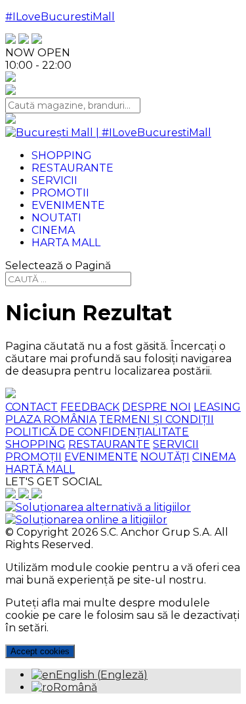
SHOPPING (35, 444)
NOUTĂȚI (165, 457)
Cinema (53, 230)
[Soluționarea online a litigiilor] (86, 519)
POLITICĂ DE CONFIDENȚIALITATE (97, 432)
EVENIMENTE (101, 457)
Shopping (61, 155)
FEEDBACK (89, 407)
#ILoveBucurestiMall (60, 16)
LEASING (217, 407)
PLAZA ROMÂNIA (50, 419)
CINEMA (214, 457)
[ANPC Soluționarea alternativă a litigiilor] (98, 507)
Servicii (54, 180)
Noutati (56, 218)
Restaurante (72, 168)
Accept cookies (40, 651)
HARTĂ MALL (40, 469)
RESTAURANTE (109, 444)
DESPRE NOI (156, 407)
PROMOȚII (33, 457)
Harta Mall (65, 242)
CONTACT (31, 407)
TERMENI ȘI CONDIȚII (156, 419)
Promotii (60, 193)
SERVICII (176, 444)
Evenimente (68, 205)
